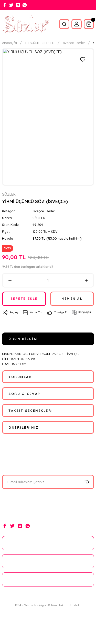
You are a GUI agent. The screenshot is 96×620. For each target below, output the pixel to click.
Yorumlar (20, 377)
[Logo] (25, 24)
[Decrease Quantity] (10, 280)
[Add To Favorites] (83, 59)
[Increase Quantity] (86, 280)
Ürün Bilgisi (23, 339)
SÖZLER (39, 218)
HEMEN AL (71, 298)
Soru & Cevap (24, 394)
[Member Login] (76, 24)
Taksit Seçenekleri (30, 410)
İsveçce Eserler (44, 211)
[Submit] (87, 482)
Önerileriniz (23, 427)
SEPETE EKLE (24, 298)
